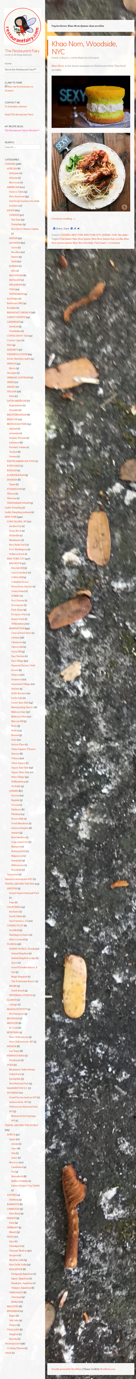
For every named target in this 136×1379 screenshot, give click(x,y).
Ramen (14, 256)
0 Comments (114, 242)
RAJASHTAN (16, 1269)
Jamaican (13, 326)
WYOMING (13, 1092)
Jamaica (15, 832)
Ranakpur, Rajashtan (22, 1283)
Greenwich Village (20, 684)
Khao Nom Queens (81, 238)
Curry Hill (16, 651)
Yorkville (16, 786)
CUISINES (65, 234)
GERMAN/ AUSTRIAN (18, 377)
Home (8, 63)
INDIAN (13, 238)
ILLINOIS (12, 999)
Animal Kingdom (19, 953)
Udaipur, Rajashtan (21, 1287)
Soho (14, 739)
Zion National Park (19, 1083)
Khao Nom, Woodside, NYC (84, 47)
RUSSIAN (12, 470)
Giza (13, 1153)
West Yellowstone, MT (21, 1041)
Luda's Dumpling (13, 507)
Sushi (14, 261)
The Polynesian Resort (23, 981)
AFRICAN (12, 168)
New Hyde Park (17, 544)
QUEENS (106, 234)
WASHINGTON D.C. (17, 1088)
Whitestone (17, 865)
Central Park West (21, 632)
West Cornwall (17, 939)
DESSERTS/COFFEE (17, 354)
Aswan (14, 1143)
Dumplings (17, 224)
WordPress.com (107, 1369)
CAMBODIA (13, 1208)
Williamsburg (18, 623)
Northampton (16, 1013)
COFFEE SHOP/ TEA (17, 335)
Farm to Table (16, 191)
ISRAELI (11, 386)
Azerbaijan (12, 298)
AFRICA (11, 1134)
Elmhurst (16, 809)
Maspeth (16, 846)
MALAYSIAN (16, 275)
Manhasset (15, 540)
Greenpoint (17, 605)
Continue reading (63, 218)
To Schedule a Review (16, 106)
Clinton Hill (17, 646)
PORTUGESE (13, 465)
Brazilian (11, 307)
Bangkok (13, 1334)
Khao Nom (58, 65)
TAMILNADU (16, 1292)
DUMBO (15, 595)
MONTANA (13, 1032)
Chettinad (16, 1297)
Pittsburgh (15, 1060)
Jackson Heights (20, 827)
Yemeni (13, 456)
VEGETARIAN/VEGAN (18, 502)
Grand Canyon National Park (24, 893)
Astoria (15, 795)
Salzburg (13, 1199)
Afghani (13, 428)
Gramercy (16, 679)
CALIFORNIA (14, 906)
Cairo (14, 1148)
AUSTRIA (12, 1194)
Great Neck (15, 530)
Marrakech (17, 1176)
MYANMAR (13, 1310)
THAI (114, 234)
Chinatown (17, 642)
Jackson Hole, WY (18, 1101)
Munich (13, 1232)
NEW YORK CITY (92, 234)
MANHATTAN (16, 628)
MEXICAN (12, 419)
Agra (11, 1241)
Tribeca (15, 758)
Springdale (15, 1078)
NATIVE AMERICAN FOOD (21, 461)
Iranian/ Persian (17, 437)
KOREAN (13, 266)
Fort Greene (17, 600)
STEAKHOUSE (14, 488)
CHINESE (14, 214)
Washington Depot (19, 934)
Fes (13, 1171)
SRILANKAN (15, 284)
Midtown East (18, 711)
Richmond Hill (18, 851)
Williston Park (16, 553)
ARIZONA (12, 888)
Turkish (13, 451)
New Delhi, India (17, 1264)
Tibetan (11, 493)
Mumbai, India (16, 1259)
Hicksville (14, 535)
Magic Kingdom (19, 976)
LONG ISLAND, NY (17, 521)
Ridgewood (17, 855)
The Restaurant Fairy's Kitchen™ (22, 130)
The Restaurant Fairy (22, 50)
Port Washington (18, 549)
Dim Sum (15, 219)
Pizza (12, 396)
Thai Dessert (100, 242)
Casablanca (17, 1167)
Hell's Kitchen (18, 693)
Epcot (14, 962)
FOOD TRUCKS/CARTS (19, 358)
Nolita (14, 730)
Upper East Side (20, 767)
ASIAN (10, 210)
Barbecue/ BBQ (15, 303)
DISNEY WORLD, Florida (22, 948)
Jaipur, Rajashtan (20, 1278)
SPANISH (12, 479)
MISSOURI (12, 1023)
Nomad (15, 735)
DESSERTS (12, 349)
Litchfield (14, 930)
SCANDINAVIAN (16, 475)
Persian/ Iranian (17, 447)
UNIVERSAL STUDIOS (20, 995)
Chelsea (15, 637)
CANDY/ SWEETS (16, 317)
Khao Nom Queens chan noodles (107, 238)
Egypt (12, 1139)
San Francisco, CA (18, 920)
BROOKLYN (15, 563)
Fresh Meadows (19, 823)
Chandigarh (15, 1245)
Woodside (122, 234)
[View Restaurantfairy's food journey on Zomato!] (22, 90)
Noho (14, 725)
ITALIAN (11, 391)
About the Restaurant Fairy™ (20, 69)
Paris (12, 1222)
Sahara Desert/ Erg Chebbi (25, 1185)
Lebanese (14, 442)
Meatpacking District (22, 707)
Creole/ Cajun (14, 340)
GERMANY (12, 1227)
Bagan (12, 1315)
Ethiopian (14, 173)
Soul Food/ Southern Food (22, 201)
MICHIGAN (13, 1018)
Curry (14, 247)
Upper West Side (20, 772)
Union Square (18, 762)
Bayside (15, 800)
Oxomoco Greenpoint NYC (19, 879)
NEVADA (11, 1046)
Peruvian (13, 410)
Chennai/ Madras (18, 1250)
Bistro (12, 368)
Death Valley (15, 916)
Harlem (15, 688)
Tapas (12, 484)
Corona (15, 804)
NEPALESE (15, 279)
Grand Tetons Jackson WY (23, 1097)
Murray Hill (17, 721)
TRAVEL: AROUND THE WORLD (21, 1125)
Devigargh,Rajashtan (22, 1273)
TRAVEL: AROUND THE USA (19, 883)
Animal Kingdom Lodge (23, 958)
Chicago (13, 1004)
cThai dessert (65, 238)
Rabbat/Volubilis (19, 1180)
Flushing (15, 814)
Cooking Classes (15, 1348)
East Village (17, 660)
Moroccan (14, 182)
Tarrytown (12, 874)
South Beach (17, 990)
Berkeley (14, 911)
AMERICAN (13, 187)
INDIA (10, 1236)
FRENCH (11, 363)
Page (11, 902)
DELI (9, 344)
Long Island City (19, 841)
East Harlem (18, 656)
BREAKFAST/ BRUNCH (19, 312)
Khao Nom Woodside (83, 242)
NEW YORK (77, 234)
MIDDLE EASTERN (17, 423)
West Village (18, 776)
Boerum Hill (17, 567)
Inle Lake (14, 1320)
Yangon (13, 1324)
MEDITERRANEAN (17, 414)
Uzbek (8, 1352)
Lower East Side (19, 702)
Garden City (15, 526)
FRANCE (11, 1218)
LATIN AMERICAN (17, 400)
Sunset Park (17, 619)
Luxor (14, 1157)
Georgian (12, 372)
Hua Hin (13, 1338)
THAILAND (13, 1329)
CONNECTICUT (15, 925)
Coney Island (18, 591)
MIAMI (13, 985)
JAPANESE (15, 242)
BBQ (13, 270)
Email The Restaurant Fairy (19, 114)
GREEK (10, 382)
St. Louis (13, 1027)
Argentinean (16, 405)
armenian (14, 433)
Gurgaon (13, 1255)
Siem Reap (14, 1213)
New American (17, 196)
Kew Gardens (18, 837)
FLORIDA (12, 944)
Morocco (14, 1162)
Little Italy (16, 697)
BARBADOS (13, 1204)
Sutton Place (18, 744)
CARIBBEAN (13, 321)
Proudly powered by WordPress (66, 1369)
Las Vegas (14, 1050)
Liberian (13, 177)
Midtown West (19, 716)
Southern (14, 205)
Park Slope (17, 609)
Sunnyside (16, 860)
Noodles (15, 252)
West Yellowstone (19, 1036)
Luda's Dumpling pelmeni (18, 512)
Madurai (15, 1301)
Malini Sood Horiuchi (88, 57)
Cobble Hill (17, 577)
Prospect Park (19, 614)
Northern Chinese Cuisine (25, 228)
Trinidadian (15, 331)
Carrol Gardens (19, 572)
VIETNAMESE (16, 293)
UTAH (10, 1064)
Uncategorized (13, 1343)
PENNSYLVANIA (16, 1055)
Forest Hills (17, 818)
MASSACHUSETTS (17, 1009)
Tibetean (11, 498)
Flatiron (15, 674)
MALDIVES (13, 1306)
